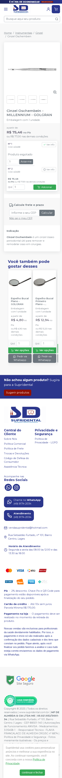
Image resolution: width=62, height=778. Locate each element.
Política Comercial (15, 443)
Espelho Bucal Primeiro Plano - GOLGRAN (44, 301)
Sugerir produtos (17, 392)
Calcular (47, 212)
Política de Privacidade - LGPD (46, 440)
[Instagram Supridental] (16, 487)
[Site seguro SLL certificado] (20, 680)
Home (8, 32)
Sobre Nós (10, 438)
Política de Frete (14, 448)
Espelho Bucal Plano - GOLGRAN (20, 301)
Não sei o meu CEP (20, 218)
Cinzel (39, 32)
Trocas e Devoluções (16, 453)
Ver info (50, 144)
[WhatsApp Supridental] (8, 487)
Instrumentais (23, 32)
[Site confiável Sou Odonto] (20, 701)
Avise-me (26, 161)
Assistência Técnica (15, 466)
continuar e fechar (32, 772)
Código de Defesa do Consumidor (16, 460)
